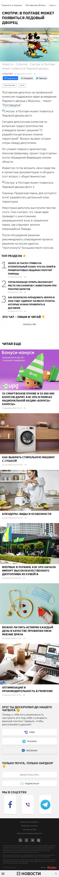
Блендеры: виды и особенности (26, 514)
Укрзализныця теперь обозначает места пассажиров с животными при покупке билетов (32, 286)
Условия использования (29, 822)
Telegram (32, 741)
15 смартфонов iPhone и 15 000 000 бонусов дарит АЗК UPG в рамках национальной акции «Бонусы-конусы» (28, 399)
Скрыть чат (29, 324)
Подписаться (32, 783)
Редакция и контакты (29, 826)
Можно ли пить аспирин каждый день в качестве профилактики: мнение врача (27, 630)
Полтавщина (11, 105)
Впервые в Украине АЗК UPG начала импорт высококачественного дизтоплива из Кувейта (29, 570)
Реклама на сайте (30, 829)
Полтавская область (35, 5)
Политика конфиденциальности (29, 833)
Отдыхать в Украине (11, 5)
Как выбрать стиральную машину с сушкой (28, 459)
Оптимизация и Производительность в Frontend (27, 689)
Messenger (31, 750)
